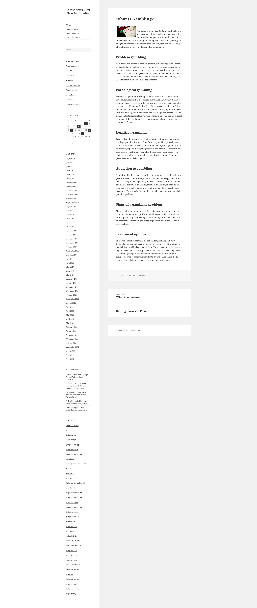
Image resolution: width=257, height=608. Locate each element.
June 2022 (70, 311)
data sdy (69, 80)
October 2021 (71, 343)
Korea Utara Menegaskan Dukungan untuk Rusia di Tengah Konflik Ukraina (76, 385)
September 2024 (72, 203)
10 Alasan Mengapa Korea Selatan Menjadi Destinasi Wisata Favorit (76, 394)
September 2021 (72, 347)
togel (68, 430)
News (68, 25)
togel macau (71, 584)
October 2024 (71, 199)
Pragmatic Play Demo (74, 37)
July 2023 (69, 259)
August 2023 (71, 255)
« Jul (71, 143)
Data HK (69, 100)
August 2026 (71, 159)
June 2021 (70, 359)
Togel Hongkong (72, 33)
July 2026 (69, 163)
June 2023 (70, 263)
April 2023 (70, 271)
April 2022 (70, 319)
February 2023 (72, 279)
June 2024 (70, 215)
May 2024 (70, 219)
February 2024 (72, 231)
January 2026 (71, 187)
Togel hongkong (72, 425)
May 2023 (70, 267)
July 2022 (69, 307)
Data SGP (69, 71)
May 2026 (70, 171)
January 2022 (71, 331)
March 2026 (70, 179)
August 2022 (71, 303)
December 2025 (72, 191)
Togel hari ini (71, 90)
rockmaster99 (139, 275)
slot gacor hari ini (73, 85)
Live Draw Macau (73, 104)
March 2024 (70, 227)
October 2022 (71, 295)
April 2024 (70, 223)
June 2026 (70, 167)
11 (72, 130)
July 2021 (69, 355)
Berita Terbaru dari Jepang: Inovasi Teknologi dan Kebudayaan (77, 377)
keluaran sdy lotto (73, 589)
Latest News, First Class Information (78, 11)
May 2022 (70, 315)
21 (82, 133)
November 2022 (72, 291)
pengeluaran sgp (72, 444)
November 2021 (72, 339)
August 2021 (71, 351)
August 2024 (71, 207)
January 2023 (71, 283)
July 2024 (69, 211)
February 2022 (72, 327)
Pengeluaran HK (72, 29)
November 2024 (72, 195)
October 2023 (71, 247)
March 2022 (70, 323)
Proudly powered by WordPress (128, 330)
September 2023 (72, 251)
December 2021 (72, 335)
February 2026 (72, 183)
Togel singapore (72, 66)
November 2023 (72, 243)
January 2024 (71, 235)
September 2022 (72, 299)
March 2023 (70, 275)
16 (89, 130)
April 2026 (70, 175)
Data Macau (70, 95)
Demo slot (70, 76)
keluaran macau (72, 579)
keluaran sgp (71, 435)
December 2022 (72, 287)
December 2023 (72, 239)
